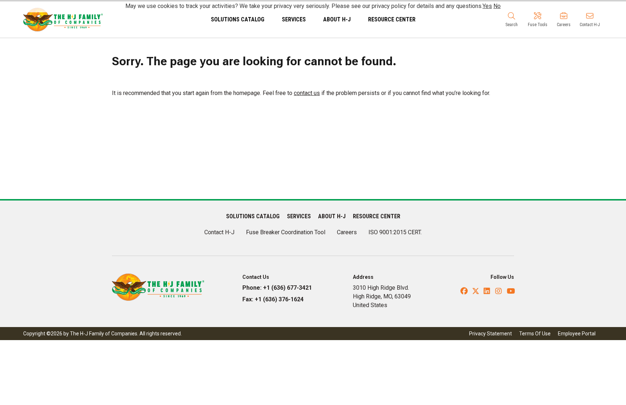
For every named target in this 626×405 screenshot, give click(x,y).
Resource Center (392, 19)
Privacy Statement (490, 333)
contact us (307, 93)
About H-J (337, 19)
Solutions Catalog (237, 19)
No (497, 6)
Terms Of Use (535, 333)
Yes (487, 6)
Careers (347, 232)
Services (294, 19)
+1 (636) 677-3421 (287, 287)
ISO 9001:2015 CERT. (395, 232)
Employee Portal (577, 333)
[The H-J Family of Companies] (63, 19)
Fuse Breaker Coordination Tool (285, 232)
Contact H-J (219, 232)
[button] (511, 19)
